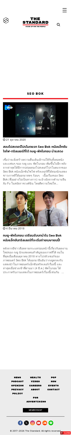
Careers (35, 385)
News (17, 377)
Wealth (35, 377)
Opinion (17, 385)
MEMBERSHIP (35, 410)
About (35, 389)
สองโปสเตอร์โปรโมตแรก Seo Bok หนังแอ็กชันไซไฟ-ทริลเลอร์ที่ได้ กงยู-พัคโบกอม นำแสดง (35, 148)
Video (35, 381)
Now (53, 381)
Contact (53, 389)
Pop (53, 377)
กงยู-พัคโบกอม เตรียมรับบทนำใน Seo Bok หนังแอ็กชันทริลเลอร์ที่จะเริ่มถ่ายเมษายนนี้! (32, 237)
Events (53, 385)
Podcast (17, 381)
